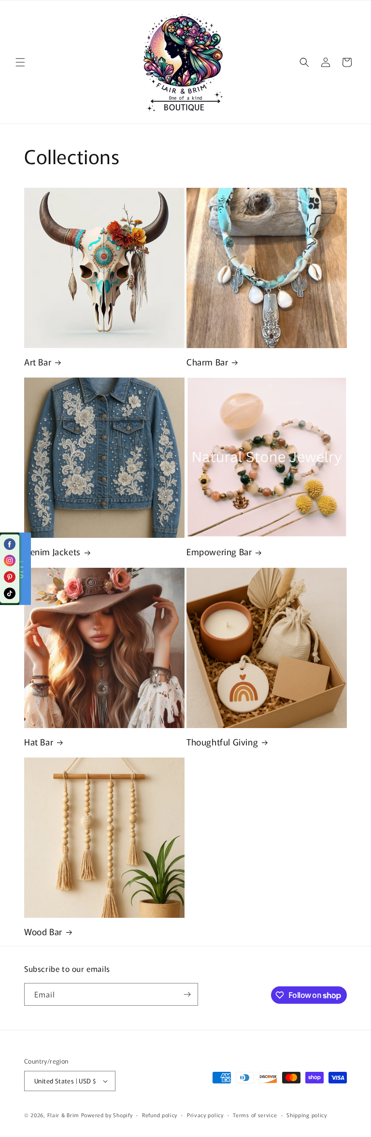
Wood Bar (43, 931)
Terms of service (255, 1115)
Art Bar (37, 361)
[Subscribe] (187, 994)
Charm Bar (207, 361)
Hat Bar (38, 741)
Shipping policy (306, 1115)
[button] (20, 62)
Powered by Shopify (107, 1115)
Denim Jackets (52, 551)
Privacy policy (205, 1115)
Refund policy (159, 1115)
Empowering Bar (219, 551)
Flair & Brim (63, 1115)
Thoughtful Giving (222, 741)
